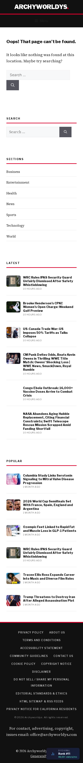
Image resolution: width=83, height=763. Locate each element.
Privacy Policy (31, 632)
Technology (15, 225)
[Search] (12, 85)
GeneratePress (41, 756)
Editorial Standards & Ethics (41, 693)
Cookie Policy (23, 663)
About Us (57, 632)
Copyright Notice (56, 663)
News (10, 204)
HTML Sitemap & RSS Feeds (42, 701)
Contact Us (63, 656)
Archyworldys (40, 6)
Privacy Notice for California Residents (41, 709)
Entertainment (17, 182)
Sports (11, 215)
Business (13, 171)
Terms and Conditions (41, 640)
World (11, 236)
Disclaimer (41, 671)
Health (11, 193)
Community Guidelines (29, 656)
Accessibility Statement (41, 648)
